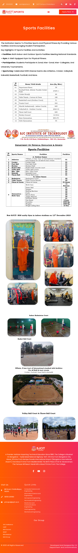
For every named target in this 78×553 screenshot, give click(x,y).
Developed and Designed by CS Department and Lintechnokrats (63, 546)
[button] (48, 12)
